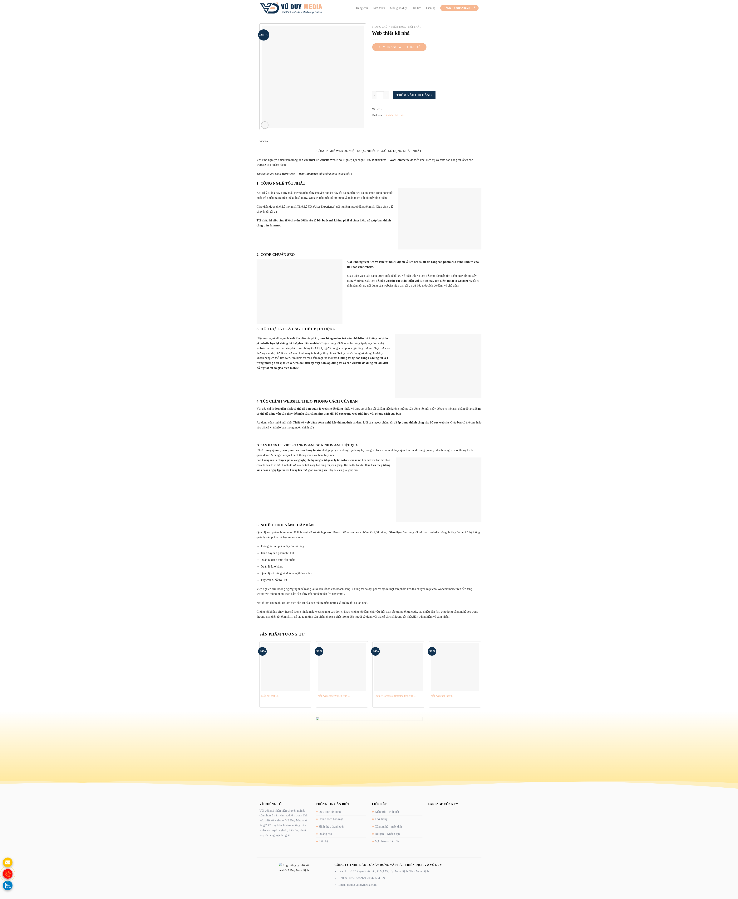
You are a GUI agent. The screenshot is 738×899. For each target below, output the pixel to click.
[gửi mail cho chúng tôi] (7, 862)
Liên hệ (430, 8)
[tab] (263, 141)
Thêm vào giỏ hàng (414, 95)
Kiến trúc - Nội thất (406, 26)
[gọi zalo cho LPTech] (7, 885)
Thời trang (381, 819)
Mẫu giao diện (398, 8)
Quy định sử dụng (330, 811)
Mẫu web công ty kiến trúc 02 (334, 695)
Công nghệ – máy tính (388, 826)
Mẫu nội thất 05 (269, 695)
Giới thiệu (379, 8)
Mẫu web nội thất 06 (442, 695)
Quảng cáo (325, 833)
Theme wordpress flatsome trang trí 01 (395, 695)
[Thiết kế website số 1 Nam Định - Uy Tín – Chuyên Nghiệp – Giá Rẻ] (291, 8)
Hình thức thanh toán (331, 826)
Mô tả (263, 141)
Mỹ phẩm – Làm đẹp (387, 841)
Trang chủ (362, 8)
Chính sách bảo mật (331, 819)
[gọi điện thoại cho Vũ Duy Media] (7, 874)
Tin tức (416, 8)
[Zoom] (264, 125)
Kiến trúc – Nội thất (387, 811)
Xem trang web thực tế (399, 47)
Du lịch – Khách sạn (387, 833)
